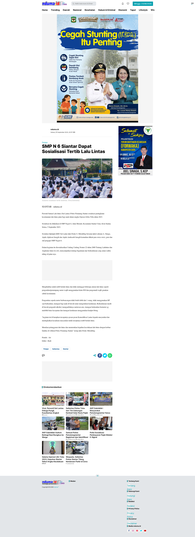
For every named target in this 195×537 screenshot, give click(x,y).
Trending (55, 10)
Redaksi (129, 506)
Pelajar (45, 142)
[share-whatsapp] (110, 355)
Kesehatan (90, 10)
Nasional (77, 10)
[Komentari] (43, 355)
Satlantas (55, 349)
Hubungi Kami (129, 496)
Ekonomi (122, 10)
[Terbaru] (122, 3)
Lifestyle (143, 10)
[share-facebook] (100, 355)
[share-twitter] (105, 355)
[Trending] (127, 3)
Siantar (65, 349)
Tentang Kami (129, 486)
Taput (133, 10)
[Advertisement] (92, 491)
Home (45, 10)
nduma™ (56, 487)
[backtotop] (97, 476)
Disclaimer (129, 523)
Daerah (66, 10)
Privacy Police (129, 513)
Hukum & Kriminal (106, 10)
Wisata (154, 10)
